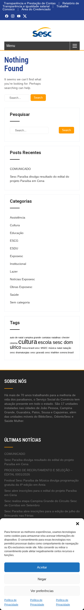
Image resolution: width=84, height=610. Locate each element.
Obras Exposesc (21, 287)
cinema (13, 343)
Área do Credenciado (36, 9)
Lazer (14, 271)
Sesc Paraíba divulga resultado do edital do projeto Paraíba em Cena (39, 179)
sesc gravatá (37, 352)
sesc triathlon (52, 352)
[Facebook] (7, 16)
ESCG (14, 240)
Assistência (17, 217)
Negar (42, 579)
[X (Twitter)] (25, 16)
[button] (77, 524)
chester (66, 337)
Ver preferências (42, 591)
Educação (16, 233)
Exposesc (16, 256)
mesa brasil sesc (31, 348)
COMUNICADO (20, 169)
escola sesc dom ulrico (41, 345)
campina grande (32, 337)
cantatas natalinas (51, 337)
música (52, 348)
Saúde (14, 294)
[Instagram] (13, 16)
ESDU (14, 248)
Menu (10, 46)
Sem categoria (20, 302)
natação (67, 348)
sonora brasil (66, 352)
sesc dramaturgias (20, 352)
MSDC (44, 348)
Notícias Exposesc (22, 279)
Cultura (15, 225)
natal (59, 348)
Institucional (18, 263)
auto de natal (16, 337)
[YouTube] (19, 16)
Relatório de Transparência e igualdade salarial (41, 4)
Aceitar (42, 567)
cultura (27, 341)
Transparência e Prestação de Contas (30, 3)
